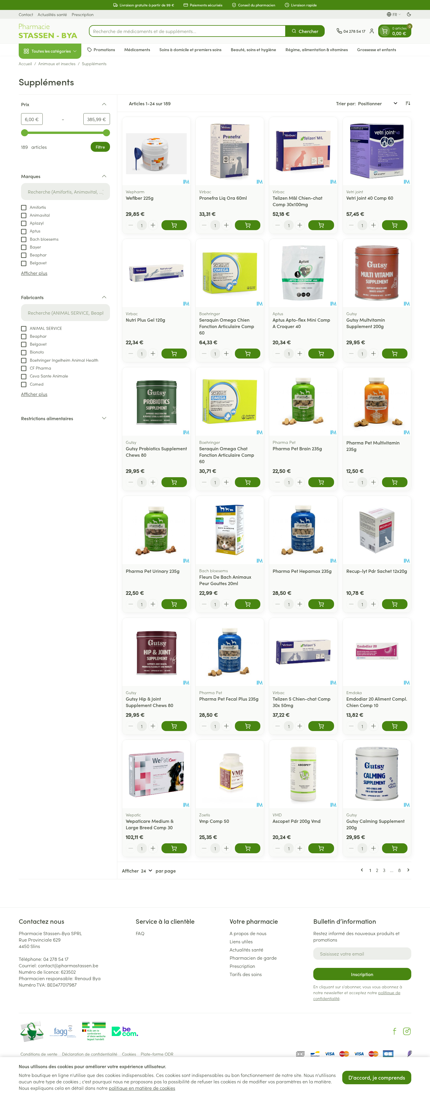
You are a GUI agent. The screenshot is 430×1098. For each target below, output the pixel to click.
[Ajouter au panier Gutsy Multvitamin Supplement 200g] (394, 353)
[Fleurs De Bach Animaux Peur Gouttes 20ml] (230, 530)
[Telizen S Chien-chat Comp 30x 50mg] (303, 652)
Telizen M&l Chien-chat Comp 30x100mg (297, 200)
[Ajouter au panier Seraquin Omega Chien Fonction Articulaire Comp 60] (247, 353)
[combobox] (187, 31)
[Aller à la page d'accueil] (48, 31)
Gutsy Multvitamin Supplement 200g (365, 322)
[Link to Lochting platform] (409, 1053)
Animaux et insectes (56, 63)
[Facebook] (394, 1031)
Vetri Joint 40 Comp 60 (369, 197)
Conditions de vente (38, 1054)
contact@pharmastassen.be (68, 965)
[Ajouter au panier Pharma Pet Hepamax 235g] (321, 604)
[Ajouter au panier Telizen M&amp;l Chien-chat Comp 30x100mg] (321, 225)
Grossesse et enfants (376, 49)
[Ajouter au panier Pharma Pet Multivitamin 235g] (394, 482)
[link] (363, 870)
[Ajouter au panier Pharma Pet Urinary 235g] (174, 604)
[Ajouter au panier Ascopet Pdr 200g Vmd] (321, 848)
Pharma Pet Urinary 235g (153, 571)
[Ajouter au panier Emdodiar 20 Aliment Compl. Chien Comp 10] (394, 726)
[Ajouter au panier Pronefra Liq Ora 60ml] (247, 225)
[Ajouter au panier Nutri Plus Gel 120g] (174, 353)
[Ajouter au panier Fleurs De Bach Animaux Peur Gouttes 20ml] (247, 604)
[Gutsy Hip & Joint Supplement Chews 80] (156, 652)
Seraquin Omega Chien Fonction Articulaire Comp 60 (226, 326)
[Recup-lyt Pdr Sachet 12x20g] (377, 530)
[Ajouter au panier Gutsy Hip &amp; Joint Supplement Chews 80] (174, 726)
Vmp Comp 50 (214, 821)
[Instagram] (407, 1031)
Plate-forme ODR (157, 1054)
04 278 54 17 (55, 959)
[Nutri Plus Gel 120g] (156, 273)
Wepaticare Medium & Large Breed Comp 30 (149, 824)
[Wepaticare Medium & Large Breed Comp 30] (156, 774)
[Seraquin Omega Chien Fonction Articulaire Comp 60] (230, 273)
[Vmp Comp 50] (230, 774)
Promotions (104, 49)
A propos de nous (248, 933)
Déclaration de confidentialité (89, 1054)
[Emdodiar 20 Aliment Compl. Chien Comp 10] (377, 652)
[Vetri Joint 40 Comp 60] (377, 151)
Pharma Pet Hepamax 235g (302, 571)
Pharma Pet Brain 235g (297, 448)
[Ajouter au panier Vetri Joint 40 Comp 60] (394, 225)
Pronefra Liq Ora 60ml (223, 197)
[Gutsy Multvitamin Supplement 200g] (377, 273)
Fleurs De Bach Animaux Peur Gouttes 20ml (225, 579)
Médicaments (137, 49)
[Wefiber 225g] (156, 151)
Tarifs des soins (246, 974)
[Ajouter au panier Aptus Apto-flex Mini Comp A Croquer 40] (321, 353)
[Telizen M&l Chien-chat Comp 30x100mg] (303, 151)
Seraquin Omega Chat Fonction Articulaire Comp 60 (226, 454)
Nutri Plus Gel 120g (145, 319)
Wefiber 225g (140, 197)
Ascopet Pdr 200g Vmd (297, 821)
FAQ (140, 933)
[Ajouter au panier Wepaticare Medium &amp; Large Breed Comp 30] (174, 848)
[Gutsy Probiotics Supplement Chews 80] (156, 401)
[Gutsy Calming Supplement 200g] (377, 774)
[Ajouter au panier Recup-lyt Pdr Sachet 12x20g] (394, 604)
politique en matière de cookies (142, 1088)
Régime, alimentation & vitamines (316, 49)
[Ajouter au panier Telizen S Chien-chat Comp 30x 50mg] (321, 726)
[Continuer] (407, 870)
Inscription (362, 974)
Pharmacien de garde (253, 957)
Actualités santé (52, 14)
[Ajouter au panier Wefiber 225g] (174, 225)
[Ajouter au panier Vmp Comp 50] (247, 848)
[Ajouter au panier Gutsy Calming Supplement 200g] (394, 848)
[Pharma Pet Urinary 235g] (156, 530)
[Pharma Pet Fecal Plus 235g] (230, 652)
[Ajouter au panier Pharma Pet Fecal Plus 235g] (247, 726)
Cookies (129, 1054)
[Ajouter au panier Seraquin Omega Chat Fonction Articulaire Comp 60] (247, 482)
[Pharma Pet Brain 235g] (303, 401)
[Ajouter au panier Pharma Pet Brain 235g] (321, 482)
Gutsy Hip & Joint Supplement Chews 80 (149, 701)
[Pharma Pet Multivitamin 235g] (377, 401)
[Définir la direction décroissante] (407, 103)
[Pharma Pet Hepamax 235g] (303, 530)
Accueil (25, 63)
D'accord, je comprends (376, 1077)
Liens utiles (241, 941)
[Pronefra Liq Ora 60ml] (230, 151)
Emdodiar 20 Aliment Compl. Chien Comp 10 (376, 701)
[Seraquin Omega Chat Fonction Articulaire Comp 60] (230, 401)
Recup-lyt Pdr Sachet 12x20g (376, 571)
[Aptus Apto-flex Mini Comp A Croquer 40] (303, 273)
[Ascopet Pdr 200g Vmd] (303, 774)
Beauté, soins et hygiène (253, 49)
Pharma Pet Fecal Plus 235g (229, 698)
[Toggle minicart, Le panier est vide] (384, 31)
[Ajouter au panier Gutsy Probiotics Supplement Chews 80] (174, 482)
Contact (26, 14)
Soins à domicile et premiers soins (190, 49)
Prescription (83, 14)
